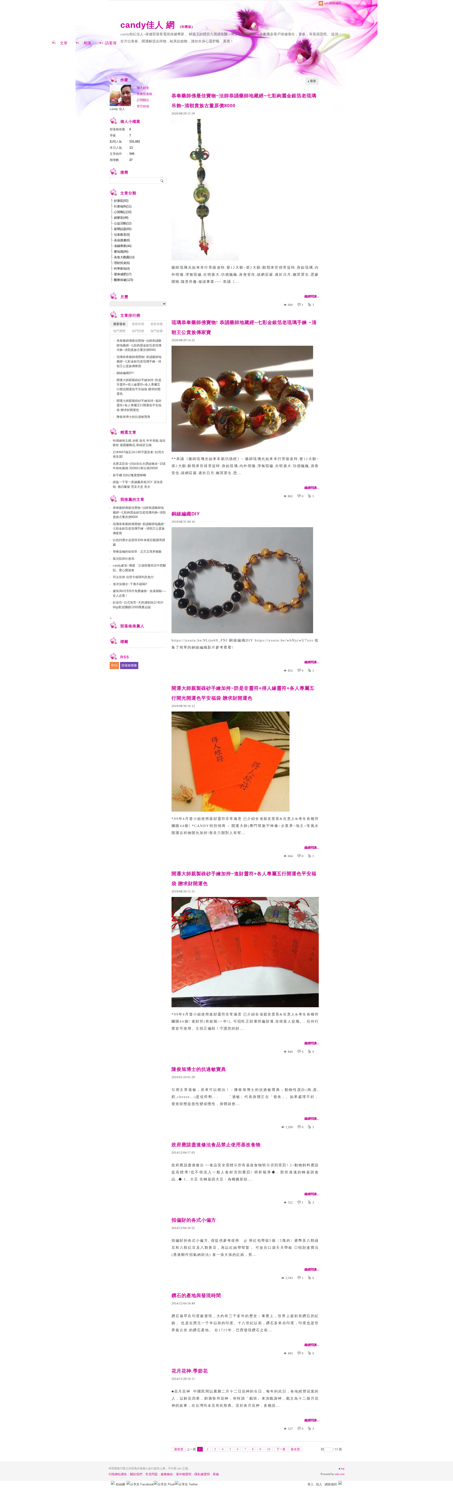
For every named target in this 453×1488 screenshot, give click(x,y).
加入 (319, 1484)
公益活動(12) (122, 223)
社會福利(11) (122, 206)
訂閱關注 (143, 100)
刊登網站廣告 (118, 1474)
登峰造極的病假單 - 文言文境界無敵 (137, 551)
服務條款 (167, 1474)
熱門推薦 (157, 331)
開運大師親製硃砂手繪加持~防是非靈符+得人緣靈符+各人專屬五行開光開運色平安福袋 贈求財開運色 (243, 693)
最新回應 (138, 324)
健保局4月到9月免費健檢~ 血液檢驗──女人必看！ (139, 593)
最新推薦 (157, 324)
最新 (313, 81)
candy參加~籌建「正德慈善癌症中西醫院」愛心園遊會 (139, 568)
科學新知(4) (122, 268)
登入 (310, 1484)
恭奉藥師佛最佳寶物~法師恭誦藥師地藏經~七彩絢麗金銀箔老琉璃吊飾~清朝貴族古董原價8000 (244, 100)
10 (268, 1449)
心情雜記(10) (122, 212)
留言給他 (143, 106)
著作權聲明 (183, 1474)
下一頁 (280, 1449)
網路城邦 (331, 1484)
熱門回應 (138, 331)
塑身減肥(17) (122, 274)
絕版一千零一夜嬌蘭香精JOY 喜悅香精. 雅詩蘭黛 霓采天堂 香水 (138, 484)
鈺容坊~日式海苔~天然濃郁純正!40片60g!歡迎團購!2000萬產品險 (138, 605)
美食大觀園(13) (124, 257)
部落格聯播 (129, 665)
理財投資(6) (122, 263)
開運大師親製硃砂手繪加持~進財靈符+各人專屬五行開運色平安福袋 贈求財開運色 (244, 878)
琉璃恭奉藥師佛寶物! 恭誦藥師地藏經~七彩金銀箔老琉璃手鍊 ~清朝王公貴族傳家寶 (244, 327)
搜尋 (162, 180)
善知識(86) (121, 251)
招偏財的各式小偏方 (194, 1220)
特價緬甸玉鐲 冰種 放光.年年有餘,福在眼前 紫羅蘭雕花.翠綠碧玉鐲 (139, 443)
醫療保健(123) (123, 280)
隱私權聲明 (202, 1474)
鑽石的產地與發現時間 (196, 1295)
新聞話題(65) (122, 229)
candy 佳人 (117, 109)
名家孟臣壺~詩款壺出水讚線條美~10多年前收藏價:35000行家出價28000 (139, 466)
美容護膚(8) (122, 240)
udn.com (339, 1474)
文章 (63, 43)
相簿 (87, 43)
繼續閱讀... (311, 296)
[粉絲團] (113, 1483)
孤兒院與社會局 (123, 558)
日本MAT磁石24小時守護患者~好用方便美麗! (138, 454)
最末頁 (295, 1449)
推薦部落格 (144, 94)
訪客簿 (111, 43)
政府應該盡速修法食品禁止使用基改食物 (216, 1144)
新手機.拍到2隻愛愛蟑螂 (129, 475)
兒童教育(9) (122, 234)
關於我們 (136, 1474)
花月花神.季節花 (190, 1370)
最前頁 (178, 1449)
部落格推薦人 (132, 626)
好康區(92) (121, 200)
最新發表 (119, 324)
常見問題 (151, 1474)
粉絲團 (120, 1484)
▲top (341, 1468)
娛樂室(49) (121, 217)
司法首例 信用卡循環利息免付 (133, 577)
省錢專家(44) (122, 246)
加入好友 (143, 88)
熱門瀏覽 (119, 331)
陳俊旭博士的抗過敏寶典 (199, 1069)
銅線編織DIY (186, 513)
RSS (114, 665)
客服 (216, 1474)
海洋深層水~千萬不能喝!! (130, 584)
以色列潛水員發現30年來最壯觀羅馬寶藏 (139, 542)
